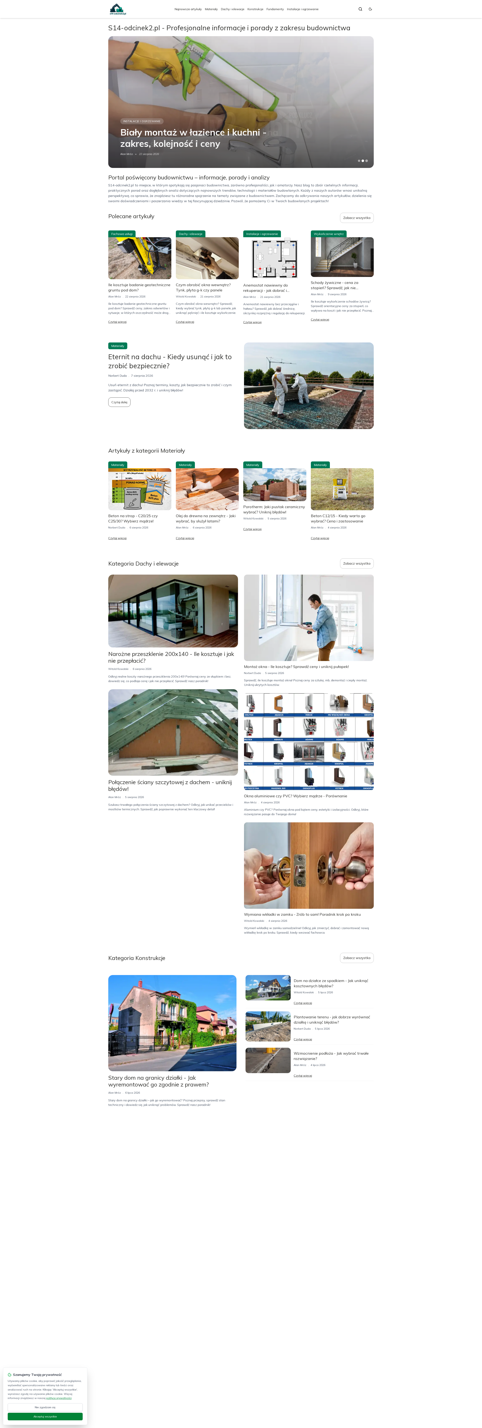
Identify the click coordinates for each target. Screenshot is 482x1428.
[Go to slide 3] (366, 160)
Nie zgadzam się (45, 1407)
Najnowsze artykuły (188, 9)
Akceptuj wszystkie (45, 1416)
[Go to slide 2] (363, 161)
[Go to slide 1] (359, 161)
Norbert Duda (128, 154)
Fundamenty (275, 9)
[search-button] (360, 9)
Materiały (211, 9)
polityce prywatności (59, 1398)
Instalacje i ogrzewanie (303, 9)
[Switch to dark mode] (370, 9)
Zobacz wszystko (357, 218)
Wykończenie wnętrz (329, 234)
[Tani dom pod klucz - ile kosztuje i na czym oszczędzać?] (241, 102)
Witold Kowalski (186, 296)
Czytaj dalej (119, 402)
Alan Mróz (114, 296)
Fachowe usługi (122, 234)
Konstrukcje (255, 9)
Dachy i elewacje (232, 9)
